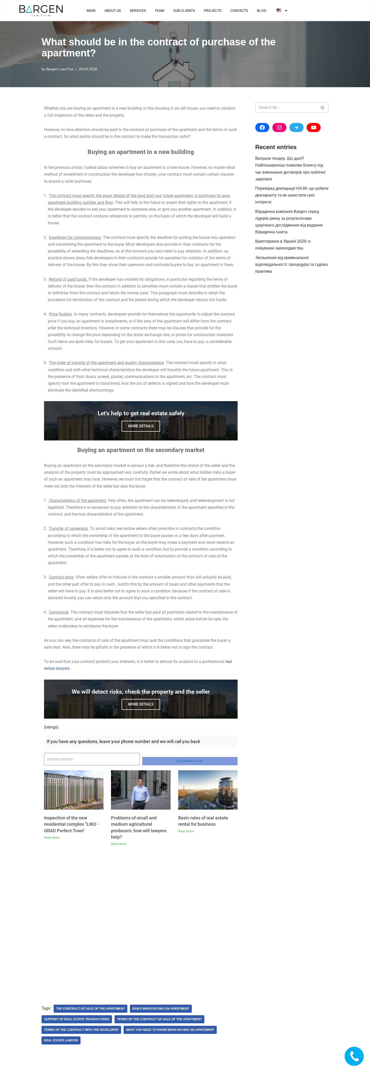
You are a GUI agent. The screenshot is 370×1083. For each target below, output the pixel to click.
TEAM (159, 11)
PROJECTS (212, 11)
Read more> (52, 837)
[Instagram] (279, 127)
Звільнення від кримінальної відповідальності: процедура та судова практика (291, 264)
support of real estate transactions (76, 1019)
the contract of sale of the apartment (90, 1008)
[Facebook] (262, 127)
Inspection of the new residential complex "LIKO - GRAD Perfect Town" (71, 824)
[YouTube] (314, 127)
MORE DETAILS (141, 426)
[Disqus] (141, 922)
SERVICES (138, 11)
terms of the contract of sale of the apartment (159, 1019)
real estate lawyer (61, 1040)
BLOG (261, 11)
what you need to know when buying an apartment (170, 1030)
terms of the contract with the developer (81, 1030)
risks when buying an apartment (160, 1008)
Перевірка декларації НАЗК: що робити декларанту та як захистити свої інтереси (291, 195)
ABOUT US (112, 11)
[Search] (322, 107)
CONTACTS (239, 11)
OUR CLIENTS (184, 11)
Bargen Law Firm (60, 69)
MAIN (91, 11)
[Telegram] (296, 127)
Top (358, 1071)
